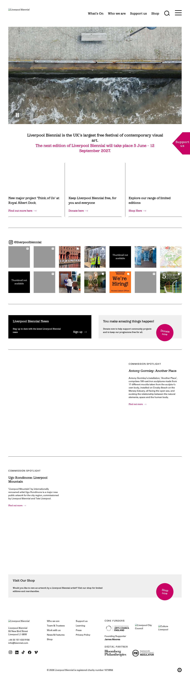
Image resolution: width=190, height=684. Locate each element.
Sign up (77, 332)
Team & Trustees (56, 626)
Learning (80, 626)
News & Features (56, 635)
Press (79, 630)
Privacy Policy (83, 635)
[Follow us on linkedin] (17, 653)
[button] (19, 257)
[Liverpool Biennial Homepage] (18, 12)
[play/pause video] (17, 115)
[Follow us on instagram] (10, 653)
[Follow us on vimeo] (36, 653)
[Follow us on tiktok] (23, 653)
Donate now (165, 333)
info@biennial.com (18, 643)
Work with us (54, 630)
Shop (50, 639)
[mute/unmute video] (30, 115)
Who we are (53, 621)
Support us (81, 621)
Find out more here (20, 211)
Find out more (136, 404)
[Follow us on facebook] (30, 653)
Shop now (165, 592)
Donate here (76, 211)
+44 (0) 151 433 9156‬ (18, 640)
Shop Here (135, 211)
